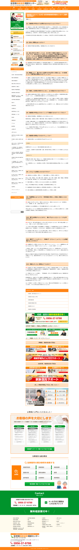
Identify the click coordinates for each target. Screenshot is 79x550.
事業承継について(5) (15, 114)
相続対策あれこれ (31, 526)
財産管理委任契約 (31, 523)
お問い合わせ (14, 132)
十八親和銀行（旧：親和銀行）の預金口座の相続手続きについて (17, 148)
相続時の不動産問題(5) (16, 89)
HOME (54, 0)
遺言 (28, 519)
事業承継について (45, 521)
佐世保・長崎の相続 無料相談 (17, 74)
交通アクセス (59, 0)
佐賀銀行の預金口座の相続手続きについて (17, 158)
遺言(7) (13, 102)
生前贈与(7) (14, 108)
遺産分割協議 (15, 519)
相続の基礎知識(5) (15, 77)
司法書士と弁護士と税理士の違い (17, 140)
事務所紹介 (14, 120)
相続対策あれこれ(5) (15, 111)
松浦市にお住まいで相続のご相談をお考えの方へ (17, 179)
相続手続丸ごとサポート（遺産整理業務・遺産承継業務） (17, 96)
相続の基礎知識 (16, 518)
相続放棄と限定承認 (16, 526)
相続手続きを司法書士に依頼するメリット (17, 136)
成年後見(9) (14, 105)
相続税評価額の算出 (32, 303)
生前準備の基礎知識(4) (16, 99)
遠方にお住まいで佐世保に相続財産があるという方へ (17, 144)
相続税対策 (30, 524)
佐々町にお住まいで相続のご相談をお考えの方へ (17, 175)
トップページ (14, 71)
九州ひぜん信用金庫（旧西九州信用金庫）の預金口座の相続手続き (17, 153)
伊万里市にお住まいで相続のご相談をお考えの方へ (17, 167)
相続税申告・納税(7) (15, 86)
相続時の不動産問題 (16, 524)
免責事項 (13, 186)
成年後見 (29, 521)
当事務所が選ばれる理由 (46, 524)
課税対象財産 (31, 299)
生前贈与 (43, 518)
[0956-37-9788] (47, 313)
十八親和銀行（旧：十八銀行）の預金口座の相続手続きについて (17, 162)
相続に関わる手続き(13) (16, 83)
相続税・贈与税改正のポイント (34, 293)
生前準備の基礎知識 (31, 518)
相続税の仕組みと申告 (33, 296)
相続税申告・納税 (30, 290)
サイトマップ (65, 0)
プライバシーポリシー (16, 189)
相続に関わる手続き (16, 521)
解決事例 (13, 126)
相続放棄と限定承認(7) (16, 92)
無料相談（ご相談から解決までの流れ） (47, 527)
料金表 (13, 117)
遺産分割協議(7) (15, 80)
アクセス (13, 123)
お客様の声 (14, 129)
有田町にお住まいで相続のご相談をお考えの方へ (17, 171)
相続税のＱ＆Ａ (31, 306)
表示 (29, 19)
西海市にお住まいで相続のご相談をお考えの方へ (17, 183)
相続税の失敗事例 (32, 309)
